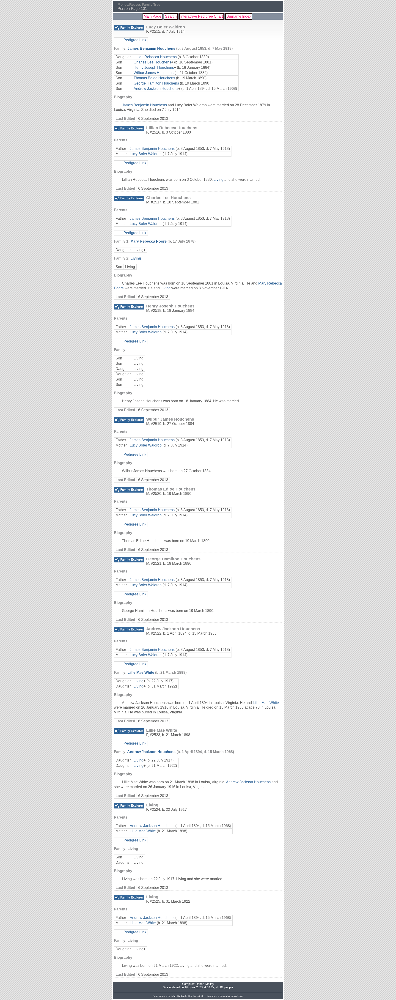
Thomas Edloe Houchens (154, 78)
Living (218, 179)
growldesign (237, 996)
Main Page (152, 16)
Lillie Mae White (140, 672)
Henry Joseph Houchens (154, 67)
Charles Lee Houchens (152, 62)
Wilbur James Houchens (153, 73)
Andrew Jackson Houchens (156, 88)
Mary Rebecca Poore (148, 241)
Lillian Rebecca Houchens (155, 57)
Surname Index (238, 16)
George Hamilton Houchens (156, 83)
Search (171, 16)
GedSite (192, 996)
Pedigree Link (135, 40)
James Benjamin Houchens (151, 48)
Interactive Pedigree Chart (201, 16)
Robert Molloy (205, 984)
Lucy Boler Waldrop (146, 154)
